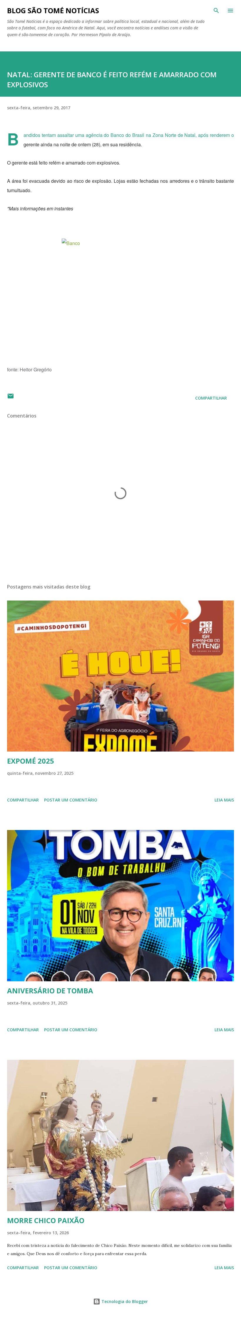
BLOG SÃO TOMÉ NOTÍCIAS (53, 10)
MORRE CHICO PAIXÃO (45, 1220)
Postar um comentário (70, 800)
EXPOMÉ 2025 (30, 761)
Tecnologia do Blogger (124, 1301)
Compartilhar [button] (211, 398)
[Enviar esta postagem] (10, 398)
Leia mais (224, 800)
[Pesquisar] (216, 10)
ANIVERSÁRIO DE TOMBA (50, 990)
